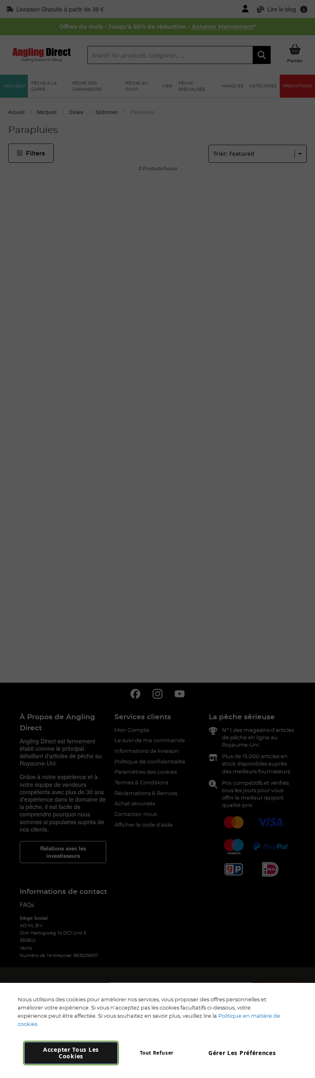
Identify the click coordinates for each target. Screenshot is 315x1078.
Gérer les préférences (242, 1053)
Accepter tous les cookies (71, 1053)
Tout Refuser (156, 1052)
